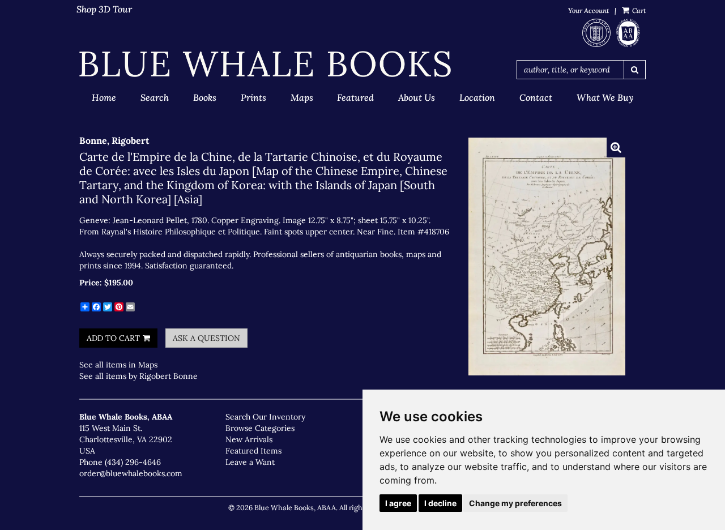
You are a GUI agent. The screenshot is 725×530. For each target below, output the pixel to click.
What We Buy (605, 97)
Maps (302, 97)
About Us (416, 97)
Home (104, 97)
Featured (355, 97)
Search (154, 97)
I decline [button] (440, 503)
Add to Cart (113, 338)
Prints (253, 97)
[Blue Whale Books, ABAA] (265, 64)
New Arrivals (248, 439)
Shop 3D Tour (104, 9)
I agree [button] (398, 503)
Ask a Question (206, 338)
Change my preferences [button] (515, 503)
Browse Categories (260, 428)
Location (477, 97)
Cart (638, 10)
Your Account (588, 10)
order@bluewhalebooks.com (130, 473)
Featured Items (253, 451)
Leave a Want (250, 462)
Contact (535, 97)
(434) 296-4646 (133, 462)
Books (204, 97)
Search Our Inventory (265, 417)
